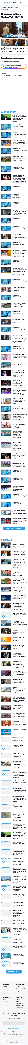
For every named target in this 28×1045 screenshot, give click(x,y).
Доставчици (11, 1033)
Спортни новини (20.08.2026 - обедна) (18, 203)
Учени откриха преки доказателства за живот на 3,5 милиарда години (18, 655)
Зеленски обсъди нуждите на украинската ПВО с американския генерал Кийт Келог (18, 664)
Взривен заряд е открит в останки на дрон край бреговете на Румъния (19, 782)
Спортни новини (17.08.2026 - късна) (17, 312)
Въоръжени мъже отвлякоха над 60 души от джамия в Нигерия (19, 681)
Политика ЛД (12, 1034)
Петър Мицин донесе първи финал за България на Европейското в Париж (19, 401)
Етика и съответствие (8, 1036)
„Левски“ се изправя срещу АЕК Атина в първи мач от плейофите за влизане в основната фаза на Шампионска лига (19, 272)
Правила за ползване (20, 1034)
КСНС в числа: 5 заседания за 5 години (18, 842)
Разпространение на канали (20, 1031)
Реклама (2, 1031)
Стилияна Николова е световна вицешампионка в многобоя (18, 488)
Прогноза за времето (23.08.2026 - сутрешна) (19, 614)
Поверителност (6, 1034)
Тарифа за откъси (4, 1033)
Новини (14, 2)
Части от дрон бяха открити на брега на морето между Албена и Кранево (19, 799)
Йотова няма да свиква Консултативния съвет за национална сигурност (19, 888)
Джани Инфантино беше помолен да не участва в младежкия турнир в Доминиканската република (19, 118)
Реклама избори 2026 (10, 1031)
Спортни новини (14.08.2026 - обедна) (18, 503)
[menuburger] (2, 2)
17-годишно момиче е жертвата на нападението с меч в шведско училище (18, 905)
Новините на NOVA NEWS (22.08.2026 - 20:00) (19, 730)
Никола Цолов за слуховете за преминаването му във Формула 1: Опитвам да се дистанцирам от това (19, 339)
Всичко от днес (7, 988)
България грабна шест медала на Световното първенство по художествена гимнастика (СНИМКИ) (19, 391)
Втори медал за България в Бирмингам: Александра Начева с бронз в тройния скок (19, 521)
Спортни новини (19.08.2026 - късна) (17, 219)
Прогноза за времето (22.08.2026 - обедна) (18, 947)
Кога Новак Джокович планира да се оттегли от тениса (19, 289)
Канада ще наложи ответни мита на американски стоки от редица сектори (19, 723)
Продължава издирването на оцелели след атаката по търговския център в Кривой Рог (19, 774)
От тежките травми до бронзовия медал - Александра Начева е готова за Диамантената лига (19, 253)
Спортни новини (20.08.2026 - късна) (17, 187)
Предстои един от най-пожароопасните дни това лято (19, 639)
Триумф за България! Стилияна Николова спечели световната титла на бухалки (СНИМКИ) (18, 373)
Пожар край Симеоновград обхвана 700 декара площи (19, 755)
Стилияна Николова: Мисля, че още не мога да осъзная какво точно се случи (19, 357)
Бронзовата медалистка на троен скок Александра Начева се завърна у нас (19, 417)
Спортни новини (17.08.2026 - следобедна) (19, 328)
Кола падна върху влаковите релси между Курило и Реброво (19, 790)
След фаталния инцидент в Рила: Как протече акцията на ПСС (19, 622)
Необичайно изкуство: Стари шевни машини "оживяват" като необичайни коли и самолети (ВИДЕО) (18, 606)
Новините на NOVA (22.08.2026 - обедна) (18, 962)
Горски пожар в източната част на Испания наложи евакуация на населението (18, 913)
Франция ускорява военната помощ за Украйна (18, 806)
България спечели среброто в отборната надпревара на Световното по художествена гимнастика (19, 446)
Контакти (17, 1033)
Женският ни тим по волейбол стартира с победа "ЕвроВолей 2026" (19, 142)
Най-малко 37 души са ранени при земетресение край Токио (18, 631)
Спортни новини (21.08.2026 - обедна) (18, 168)
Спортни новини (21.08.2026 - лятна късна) (19, 133)
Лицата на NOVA (20, 988)
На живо (20, 2)
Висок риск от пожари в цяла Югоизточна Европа (19, 895)
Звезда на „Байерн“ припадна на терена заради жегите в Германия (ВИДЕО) (18, 383)
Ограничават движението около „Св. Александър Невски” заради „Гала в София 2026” (19, 690)
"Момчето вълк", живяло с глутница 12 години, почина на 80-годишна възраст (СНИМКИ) (19, 940)
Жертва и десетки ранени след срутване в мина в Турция (19, 707)
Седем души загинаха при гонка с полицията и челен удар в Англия (19, 739)
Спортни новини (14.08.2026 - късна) (17, 479)
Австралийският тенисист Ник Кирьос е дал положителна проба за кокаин (19, 237)
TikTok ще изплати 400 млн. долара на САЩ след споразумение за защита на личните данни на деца (19, 931)
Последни (5, 986)
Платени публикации (19, 1036)
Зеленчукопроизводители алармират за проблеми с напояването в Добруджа (19, 581)
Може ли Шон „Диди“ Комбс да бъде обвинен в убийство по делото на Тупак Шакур (19, 673)
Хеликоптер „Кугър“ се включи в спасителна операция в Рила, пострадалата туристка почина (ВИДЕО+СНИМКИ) (18, 816)
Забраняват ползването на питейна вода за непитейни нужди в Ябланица (19, 852)
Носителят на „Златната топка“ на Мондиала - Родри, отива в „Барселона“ (19, 425)
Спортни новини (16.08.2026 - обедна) (18, 407)
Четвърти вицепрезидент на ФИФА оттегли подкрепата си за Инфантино (19, 212)
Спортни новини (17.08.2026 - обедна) (18, 347)
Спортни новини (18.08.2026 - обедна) (18, 296)
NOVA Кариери (20, 1005)
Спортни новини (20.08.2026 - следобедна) (17, 196)
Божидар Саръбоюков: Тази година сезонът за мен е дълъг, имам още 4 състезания (19, 512)
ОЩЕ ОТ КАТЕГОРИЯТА (14, 528)
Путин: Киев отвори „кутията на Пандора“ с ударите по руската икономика (19, 699)
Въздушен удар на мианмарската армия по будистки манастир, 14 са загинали (19, 870)
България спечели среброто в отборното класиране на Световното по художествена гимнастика (19, 435)
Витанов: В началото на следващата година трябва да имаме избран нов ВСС (19, 545)
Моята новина (6, 991)
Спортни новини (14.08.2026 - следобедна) (19, 495)
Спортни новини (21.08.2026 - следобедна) (19, 149)
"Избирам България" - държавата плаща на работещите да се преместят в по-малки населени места (18, 764)
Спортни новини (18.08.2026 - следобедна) (19, 280)
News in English (19, 1007)
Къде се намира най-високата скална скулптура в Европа (18, 922)
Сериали (5, 1003)
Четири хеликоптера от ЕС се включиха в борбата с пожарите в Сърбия (19, 826)
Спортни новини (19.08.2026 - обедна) (18, 243)
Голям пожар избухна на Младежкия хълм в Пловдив (19, 647)
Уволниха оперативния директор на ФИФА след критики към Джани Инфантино (19, 306)
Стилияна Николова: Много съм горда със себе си (18, 321)
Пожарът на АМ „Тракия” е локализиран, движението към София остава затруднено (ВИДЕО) (19, 879)
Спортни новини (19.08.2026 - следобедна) (19, 227)
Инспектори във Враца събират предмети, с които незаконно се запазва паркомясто (18, 589)
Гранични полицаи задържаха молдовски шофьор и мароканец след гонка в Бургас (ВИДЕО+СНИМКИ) (18, 861)
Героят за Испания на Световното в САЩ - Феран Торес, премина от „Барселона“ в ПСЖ (18, 464)
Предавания (6, 1001)
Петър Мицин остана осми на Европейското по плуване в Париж (18, 364)
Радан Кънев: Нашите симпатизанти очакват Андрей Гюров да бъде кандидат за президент (19, 553)
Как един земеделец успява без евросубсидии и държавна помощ (18, 573)
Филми (4, 1006)
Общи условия (23, 1033)
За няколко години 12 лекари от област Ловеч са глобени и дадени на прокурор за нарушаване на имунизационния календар (19, 563)
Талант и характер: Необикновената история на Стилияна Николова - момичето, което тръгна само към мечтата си (19, 178)
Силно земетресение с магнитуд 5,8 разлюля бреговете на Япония (19, 715)
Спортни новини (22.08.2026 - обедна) (18, 125)
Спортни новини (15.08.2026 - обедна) (18, 471)
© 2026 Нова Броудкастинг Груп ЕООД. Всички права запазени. (14, 1040)
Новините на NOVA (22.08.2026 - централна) (19, 746)
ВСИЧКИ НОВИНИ (14, 971)
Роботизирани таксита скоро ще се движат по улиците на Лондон (19, 597)
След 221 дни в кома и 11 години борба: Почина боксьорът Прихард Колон (18, 456)
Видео (4, 993)
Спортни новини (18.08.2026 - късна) (17, 261)
